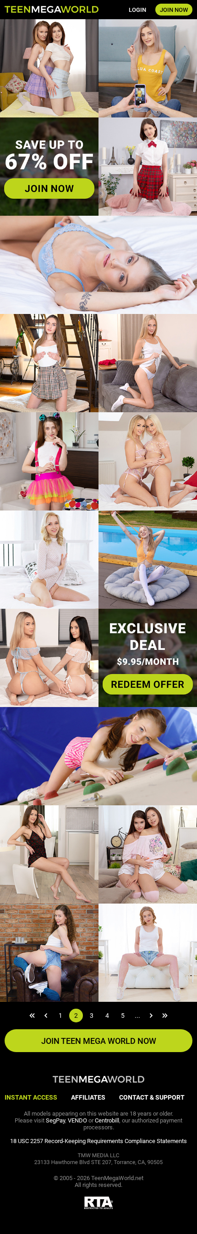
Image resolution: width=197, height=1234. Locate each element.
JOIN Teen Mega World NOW (98, 1041)
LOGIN (137, 9)
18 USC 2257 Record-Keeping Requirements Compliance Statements (98, 1141)
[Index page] (51, 10)
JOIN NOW (174, 9)
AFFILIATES (88, 1097)
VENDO (77, 1120)
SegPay (55, 1120)
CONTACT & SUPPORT (152, 1097)
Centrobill (107, 1120)
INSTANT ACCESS (31, 1097)
